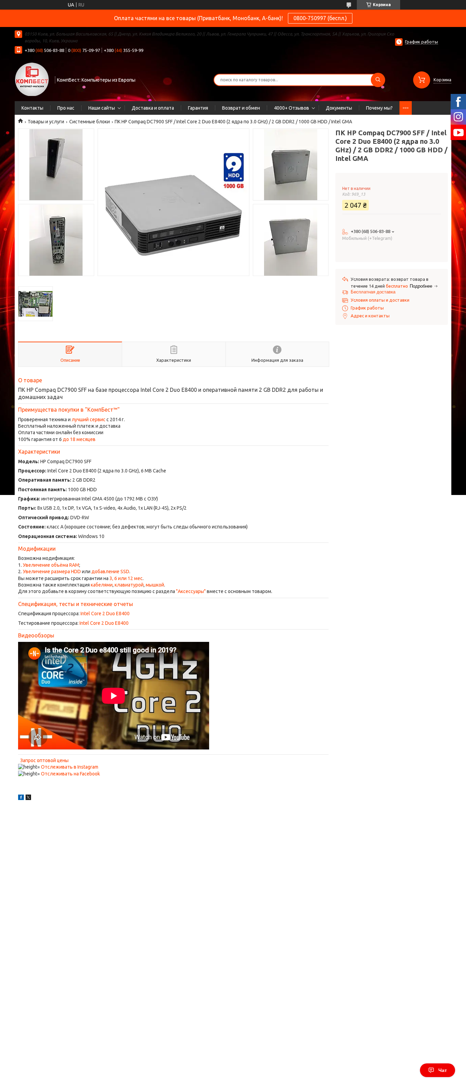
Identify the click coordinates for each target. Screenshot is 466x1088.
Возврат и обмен (241, 108)
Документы (339, 108)
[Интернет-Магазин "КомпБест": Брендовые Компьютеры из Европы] (32, 79)
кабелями (102, 585)
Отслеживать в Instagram (69, 767)
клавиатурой (129, 585)
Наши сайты (101, 108)
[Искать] (378, 80)
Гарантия (198, 108)
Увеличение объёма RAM (51, 565)
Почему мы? (379, 108)
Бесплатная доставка (373, 291)
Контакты (32, 108)
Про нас (65, 108)
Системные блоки (89, 121)
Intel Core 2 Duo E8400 (105, 613)
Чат (442, 1070)
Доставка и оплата (153, 108)
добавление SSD (110, 571)
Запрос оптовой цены (44, 760)
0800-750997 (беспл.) (320, 18)
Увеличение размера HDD (52, 571)
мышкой (155, 585)
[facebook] (21, 798)
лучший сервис (88, 419)
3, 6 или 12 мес (126, 578)
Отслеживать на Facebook (70, 773)
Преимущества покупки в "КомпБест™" (69, 410)
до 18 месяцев (79, 439)
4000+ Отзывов (291, 108)
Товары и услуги (46, 121)
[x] (28, 798)
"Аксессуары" (191, 591)
